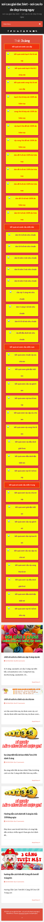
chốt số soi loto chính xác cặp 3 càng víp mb (22, 657)
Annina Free (23, 913)
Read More (35, 682)
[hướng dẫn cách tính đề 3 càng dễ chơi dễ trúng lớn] (22, 859)
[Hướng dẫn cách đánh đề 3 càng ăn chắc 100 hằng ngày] (22, 797)
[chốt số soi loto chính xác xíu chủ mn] (22, 691)
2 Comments (20, 762)
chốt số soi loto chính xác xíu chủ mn (19, 699)
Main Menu (7, 24)
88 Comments (20, 661)
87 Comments (20, 703)
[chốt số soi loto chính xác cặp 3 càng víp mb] (22, 639)
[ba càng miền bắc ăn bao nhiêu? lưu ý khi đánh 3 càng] (22, 738)
